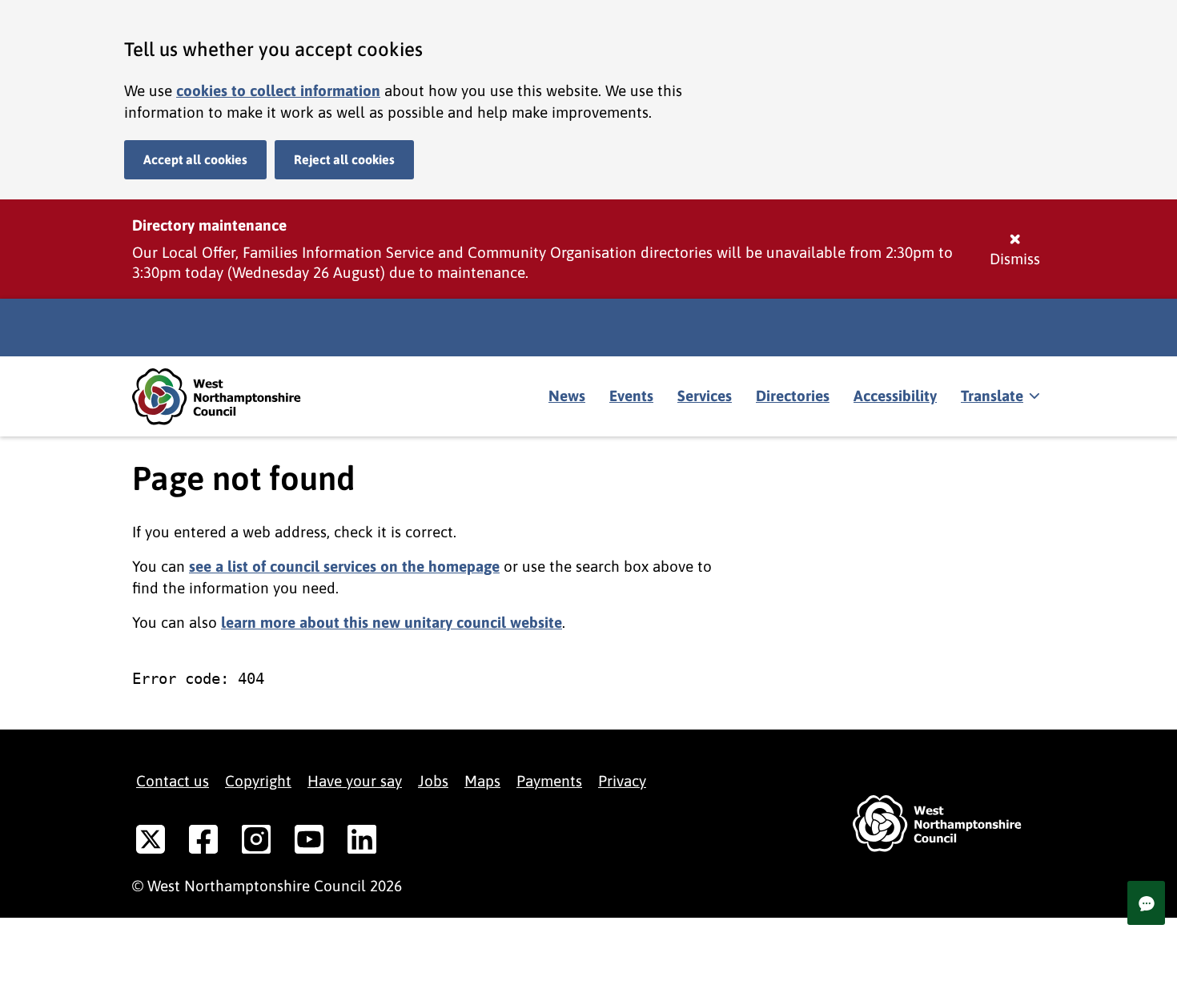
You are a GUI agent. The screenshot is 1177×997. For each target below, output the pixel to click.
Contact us (172, 781)
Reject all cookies (344, 159)
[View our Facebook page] (203, 842)
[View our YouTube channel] (309, 842)
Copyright (258, 781)
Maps (482, 781)
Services (704, 395)
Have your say (354, 781)
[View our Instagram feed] (256, 842)
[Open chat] (1146, 903)
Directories (793, 395)
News (566, 395)
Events (631, 395)
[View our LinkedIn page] (361, 842)
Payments (549, 781)
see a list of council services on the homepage (344, 566)
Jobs (433, 781)
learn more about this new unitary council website (391, 622)
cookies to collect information (278, 90)
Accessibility (895, 395)
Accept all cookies (195, 159)
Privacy (622, 781)
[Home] (228, 396)
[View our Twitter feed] (150, 842)
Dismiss (1015, 258)
